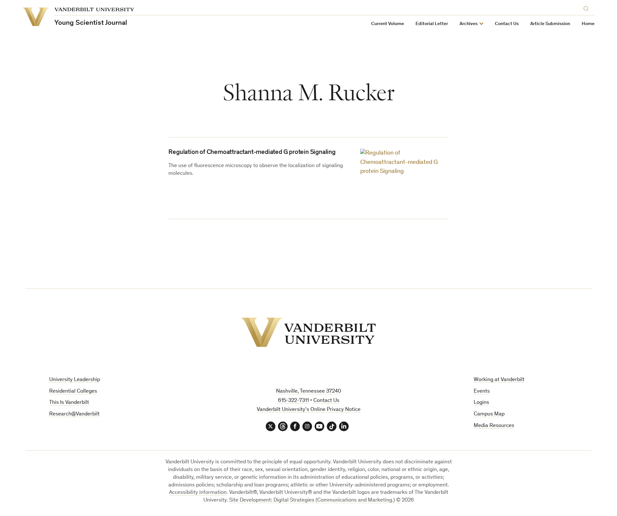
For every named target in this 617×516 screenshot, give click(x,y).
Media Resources (494, 426)
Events (482, 391)
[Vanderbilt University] (308, 332)
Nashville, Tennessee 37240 (308, 391)
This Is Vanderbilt (69, 402)
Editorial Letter (432, 24)
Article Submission (550, 24)
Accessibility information (198, 492)
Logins (481, 402)
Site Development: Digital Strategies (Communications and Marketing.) (312, 500)
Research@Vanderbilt (74, 414)
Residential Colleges (73, 391)
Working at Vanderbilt (499, 380)
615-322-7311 (293, 401)
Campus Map (489, 414)
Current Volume (387, 24)
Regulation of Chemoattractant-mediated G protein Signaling (251, 152)
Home (588, 24)
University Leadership (74, 380)
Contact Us (507, 24)
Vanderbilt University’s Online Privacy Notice (309, 410)
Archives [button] (469, 24)
